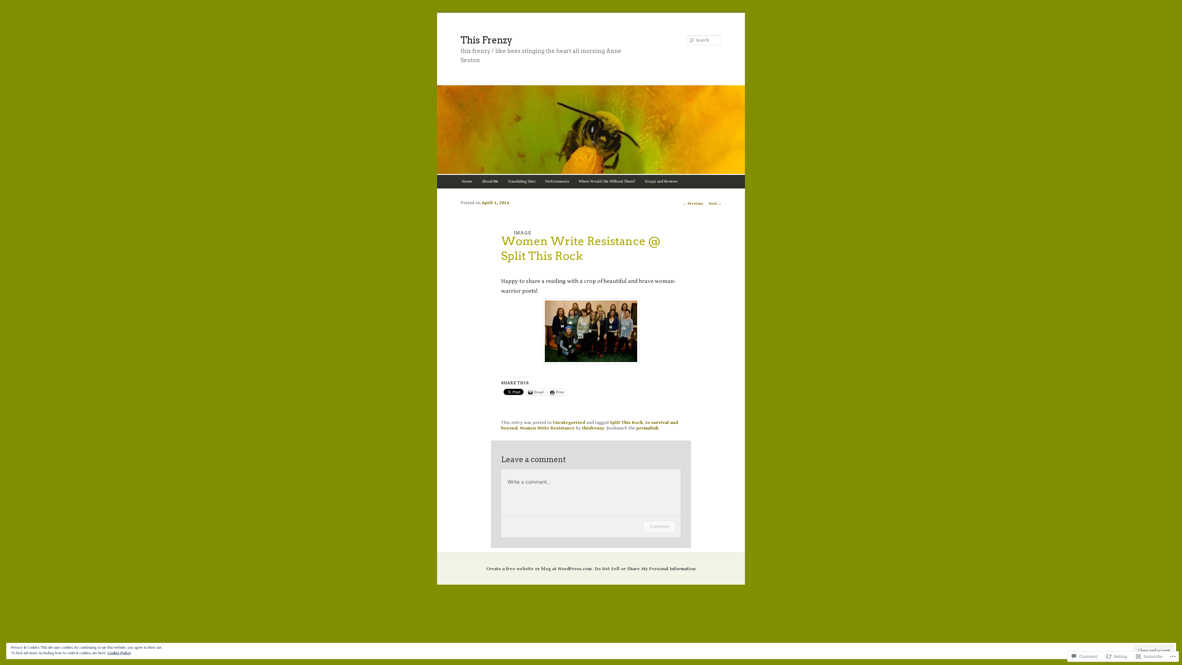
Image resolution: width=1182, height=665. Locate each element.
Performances (557, 181)
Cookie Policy (119, 653)
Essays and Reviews (661, 181)
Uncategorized (569, 422)
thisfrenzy (593, 428)
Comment (659, 526)
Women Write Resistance (547, 428)
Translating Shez (522, 181)
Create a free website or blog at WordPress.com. (539, 568)
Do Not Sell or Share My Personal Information (645, 568)
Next (715, 204)
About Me (490, 181)
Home (467, 181)
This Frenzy (486, 40)
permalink (647, 428)
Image (523, 233)
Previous (693, 204)
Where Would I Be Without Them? (607, 181)
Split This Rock (626, 422)
